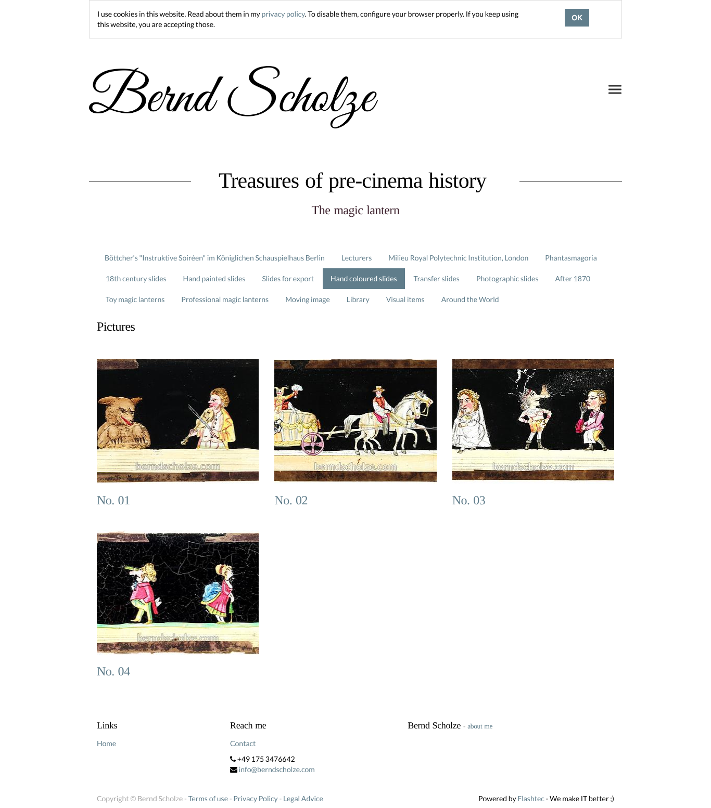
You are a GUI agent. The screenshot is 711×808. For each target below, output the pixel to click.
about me (479, 726)
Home (106, 743)
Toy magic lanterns (135, 299)
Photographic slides (507, 278)
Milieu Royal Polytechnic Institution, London (458, 257)
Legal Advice (303, 798)
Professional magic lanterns (225, 299)
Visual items (405, 299)
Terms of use (208, 798)
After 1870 (573, 278)
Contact (243, 743)
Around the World (470, 299)
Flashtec (530, 798)
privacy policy (282, 13)
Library (358, 299)
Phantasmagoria (570, 257)
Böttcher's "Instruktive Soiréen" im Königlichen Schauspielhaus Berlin (215, 257)
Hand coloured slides (364, 278)
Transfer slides (437, 278)
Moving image (307, 299)
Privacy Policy (255, 798)
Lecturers (356, 257)
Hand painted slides (214, 278)
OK (577, 17)
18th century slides (136, 278)
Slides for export (288, 278)
